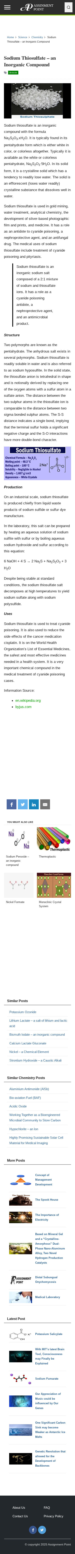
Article (13, 72)
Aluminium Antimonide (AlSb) (29, 1089)
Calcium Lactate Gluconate (27, 1043)
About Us (18, 1507)
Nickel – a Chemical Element (29, 1052)
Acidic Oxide (18, 1106)
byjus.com (23, 707)
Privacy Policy (53, 1516)
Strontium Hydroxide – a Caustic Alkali (35, 1060)
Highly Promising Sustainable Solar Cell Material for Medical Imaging (36, 1140)
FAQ (47, 1507)
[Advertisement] (37, 755)
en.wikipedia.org (28, 700)
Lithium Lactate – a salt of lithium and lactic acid (38, 1023)
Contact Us (20, 1516)
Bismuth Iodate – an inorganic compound (37, 1034)
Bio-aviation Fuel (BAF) (25, 1097)
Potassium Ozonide (22, 1012)
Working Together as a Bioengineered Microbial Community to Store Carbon (35, 1117)
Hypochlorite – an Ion (23, 1129)
